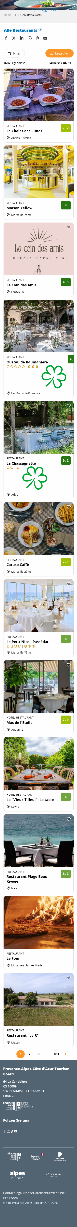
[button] (44, 10)
